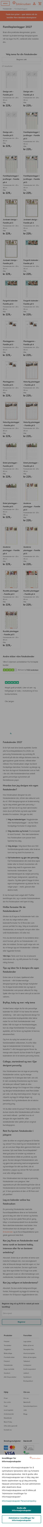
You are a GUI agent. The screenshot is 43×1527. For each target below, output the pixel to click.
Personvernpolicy (28, 1501)
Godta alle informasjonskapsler (21, 1509)
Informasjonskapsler (11, 1501)
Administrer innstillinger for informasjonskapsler (22, 1519)
